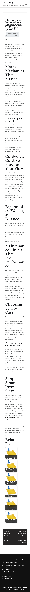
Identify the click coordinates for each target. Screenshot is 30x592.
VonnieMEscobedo (12, 33)
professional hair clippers (13, 417)
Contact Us (7, 569)
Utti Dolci (8, 3)
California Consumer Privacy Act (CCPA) (14, 566)
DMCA (5, 574)
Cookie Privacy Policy (10, 572)
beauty (7, 17)
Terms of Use (8, 578)
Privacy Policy (8, 576)
